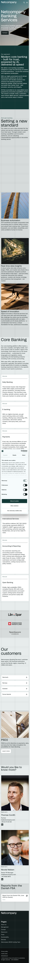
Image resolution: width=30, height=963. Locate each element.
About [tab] (23, 455)
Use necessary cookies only (14, 510)
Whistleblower (4, 955)
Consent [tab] (5, 455)
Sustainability (5, 937)
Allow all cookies (14, 501)
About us (3, 924)
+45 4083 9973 (6, 876)
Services (3, 939)
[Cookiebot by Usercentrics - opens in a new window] (20, 451)
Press (2, 934)
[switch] (25, 485)
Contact (4, 33)
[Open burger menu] (27, 2)
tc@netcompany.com (8, 820)
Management (5, 927)
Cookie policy (4, 953)
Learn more (6, 751)
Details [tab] (14, 455)
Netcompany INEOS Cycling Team (10, 942)
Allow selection (14, 505)
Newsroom (4, 932)
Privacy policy (4, 951)
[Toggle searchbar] (24, 2)
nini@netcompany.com (8, 874)
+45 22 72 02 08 (6, 822)
